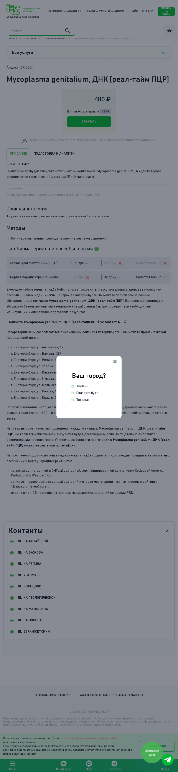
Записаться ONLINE (152, 752)
